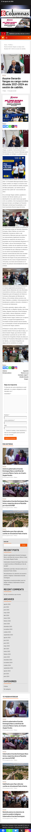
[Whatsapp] (10, 126)
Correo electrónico (9, 420)
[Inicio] (3, 38)
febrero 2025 (7, 654)
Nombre (6, 415)
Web (5, 425)
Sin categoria (7, 689)
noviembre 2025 (8, 629)
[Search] (28, 37)
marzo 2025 (7, 651)
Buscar (6, 541)
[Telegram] (7, 126)
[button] (6, 38)
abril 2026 (6, 615)
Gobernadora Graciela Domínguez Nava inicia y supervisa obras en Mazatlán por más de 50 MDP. (15, 503)
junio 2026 (6, 610)
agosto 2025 (7, 637)
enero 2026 (7, 623)
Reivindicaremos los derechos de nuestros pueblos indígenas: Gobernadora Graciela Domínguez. (15, 575)
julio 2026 (6, 607)
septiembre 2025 (8, 635)
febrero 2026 (7, 621)
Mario (5, 90)
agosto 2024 (7, 671)
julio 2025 (6, 640)
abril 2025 (6, 648)
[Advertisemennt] (15, 23)
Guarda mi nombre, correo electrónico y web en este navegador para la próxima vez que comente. (15, 432)
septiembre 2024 (8, 668)
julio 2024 (6, 673)
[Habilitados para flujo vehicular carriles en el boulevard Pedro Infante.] (15, 518)
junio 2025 (6, 643)
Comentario (7, 393)
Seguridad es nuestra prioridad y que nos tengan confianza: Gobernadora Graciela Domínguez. (14, 582)
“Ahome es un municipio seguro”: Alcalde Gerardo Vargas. (23, 375)
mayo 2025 (7, 646)
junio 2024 (6, 676)
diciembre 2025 (8, 626)
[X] (13, 126)
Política (4, 75)
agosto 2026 (7, 604)
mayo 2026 (7, 612)
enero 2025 (7, 657)
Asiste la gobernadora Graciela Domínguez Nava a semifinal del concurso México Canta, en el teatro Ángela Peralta (15, 557)
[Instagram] (16, 126)
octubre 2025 (7, 632)
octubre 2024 (7, 665)
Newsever (17, 827)
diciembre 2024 (8, 659)
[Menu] (6, 38)
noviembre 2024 (8, 662)
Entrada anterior (7, 372)
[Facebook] (4, 126)
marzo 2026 (7, 618)
